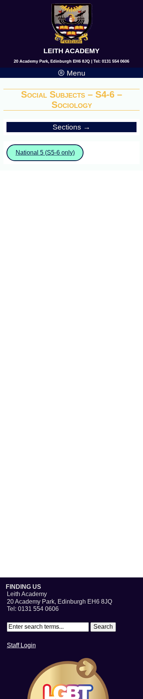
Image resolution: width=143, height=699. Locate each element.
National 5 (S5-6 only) (45, 152)
